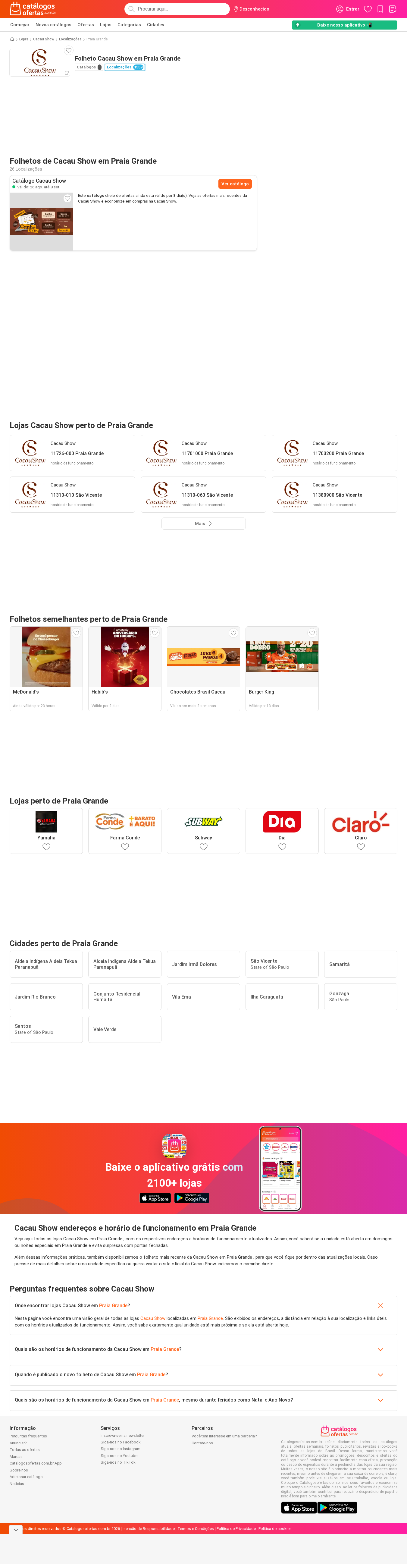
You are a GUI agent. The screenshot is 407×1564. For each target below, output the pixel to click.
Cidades (155, 24)
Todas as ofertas (25, 1449)
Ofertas (85, 24)
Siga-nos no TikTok (118, 1462)
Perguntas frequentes (28, 1436)
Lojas (105, 24)
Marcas (16, 1456)
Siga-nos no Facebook (121, 1442)
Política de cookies (275, 1528)
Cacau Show (43, 39)
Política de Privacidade (236, 1528)
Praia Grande (113, 1305)
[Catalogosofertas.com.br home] (33, 9)
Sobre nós (19, 1470)
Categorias (129, 24)
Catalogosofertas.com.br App (36, 1463)
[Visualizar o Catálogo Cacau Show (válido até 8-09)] (41, 221)
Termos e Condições (195, 1528)
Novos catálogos (53, 24)
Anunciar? (18, 1443)
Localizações (70, 39)
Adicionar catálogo (26, 1476)
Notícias (17, 1483)
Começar (20, 24)
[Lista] (392, 9)
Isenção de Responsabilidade (149, 1528)
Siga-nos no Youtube (119, 1455)
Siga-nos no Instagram (120, 1448)
